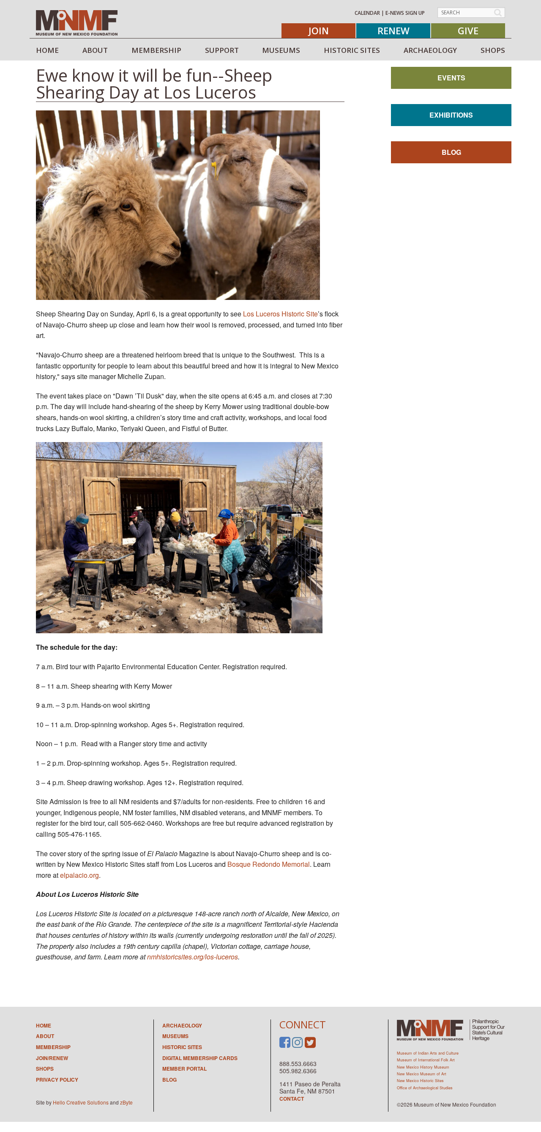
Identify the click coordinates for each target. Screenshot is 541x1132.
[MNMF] (76, 22)
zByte (126, 1102)
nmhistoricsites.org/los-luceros (192, 957)
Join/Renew (52, 1058)
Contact (291, 1098)
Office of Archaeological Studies (425, 1088)
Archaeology (182, 1025)
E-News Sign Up (405, 12)
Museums (175, 1036)
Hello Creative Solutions (81, 1102)
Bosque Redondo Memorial (268, 864)
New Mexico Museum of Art (421, 1074)
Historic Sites (182, 1047)
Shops (45, 1068)
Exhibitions (451, 115)
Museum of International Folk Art (426, 1060)
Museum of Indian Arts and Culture (428, 1053)
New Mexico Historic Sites (420, 1080)
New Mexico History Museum (423, 1067)
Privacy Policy (57, 1079)
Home (43, 1025)
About (45, 1036)
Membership (53, 1047)
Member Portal (184, 1068)
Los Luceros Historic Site (280, 314)
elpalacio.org (79, 875)
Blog (451, 152)
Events (451, 77)
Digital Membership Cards (200, 1058)
